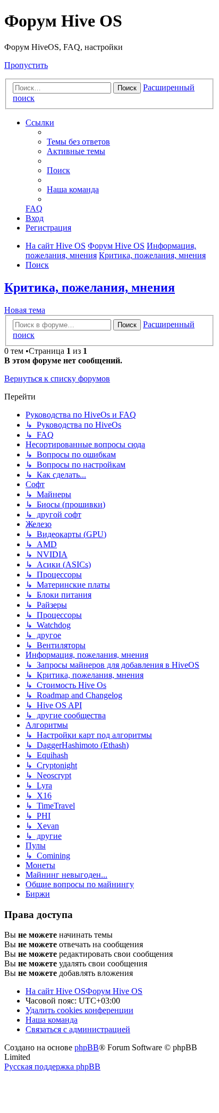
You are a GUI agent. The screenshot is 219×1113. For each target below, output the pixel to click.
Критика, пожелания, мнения (89, 287)
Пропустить (26, 65)
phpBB (86, 1047)
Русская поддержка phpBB (52, 1066)
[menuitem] (78, 141)
